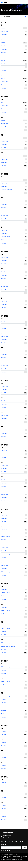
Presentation (14, 35)
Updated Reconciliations (14, 190)
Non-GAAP (14, 710)
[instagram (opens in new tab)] (1, 851)
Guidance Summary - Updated (14, 646)
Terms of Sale (12, 856)
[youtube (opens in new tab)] (9, 851)
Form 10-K (14, 112)
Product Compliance (19, 856)
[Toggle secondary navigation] (25, 16)
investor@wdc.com (7, 835)
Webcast (14, 28)
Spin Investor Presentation (14, 240)
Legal (2, 854)
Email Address (4, 844)
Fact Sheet (14, 596)
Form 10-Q (14, 52)
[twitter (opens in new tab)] (5, 851)
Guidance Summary (14, 536)
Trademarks (5, 856)
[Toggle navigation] (25, 2)
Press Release (14, 31)
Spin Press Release (14, 237)
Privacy (5, 854)
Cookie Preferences (21, 857)
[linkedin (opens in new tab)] (3, 851)
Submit (24, 847)
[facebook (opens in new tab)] (7, 851)
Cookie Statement (11, 854)
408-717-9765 (6, 837)
